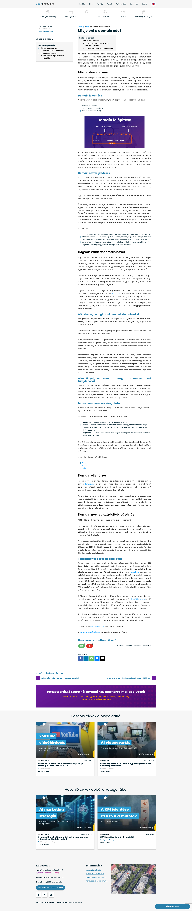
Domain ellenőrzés (50, 53)
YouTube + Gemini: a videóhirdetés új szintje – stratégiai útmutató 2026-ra (61, 764)
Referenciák (121, 4)
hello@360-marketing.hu (52, 882)
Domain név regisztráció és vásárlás (53, 57)
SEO (87, 16)
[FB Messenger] (97, 658)
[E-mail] (102, 658)
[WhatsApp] (91, 658)
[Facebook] (80, 658)
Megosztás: (82, 654)
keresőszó (116, 293)
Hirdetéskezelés (104, 16)
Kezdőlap (81, 27)
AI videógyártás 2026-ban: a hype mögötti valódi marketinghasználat (125, 764)
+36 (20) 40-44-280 (56, 877)
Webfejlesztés (70, 16)
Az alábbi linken (138, 599)
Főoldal (82, 4)
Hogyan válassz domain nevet (55, 51)
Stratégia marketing (46, 31)
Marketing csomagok (143, 16)
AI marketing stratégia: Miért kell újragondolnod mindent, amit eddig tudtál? (63, 838)
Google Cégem (97, 626)
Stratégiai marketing (48, 16)
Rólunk (109, 4)
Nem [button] (90, 645)
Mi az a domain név (50, 48)
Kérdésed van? (172, 906)
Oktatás (99, 4)
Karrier (144, 4)
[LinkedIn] (86, 658)
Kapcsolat (134, 4)
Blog (90, 4)
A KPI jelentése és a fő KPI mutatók (117, 837)
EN (153, 4)
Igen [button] (82, 645)
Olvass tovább (43, 771)
